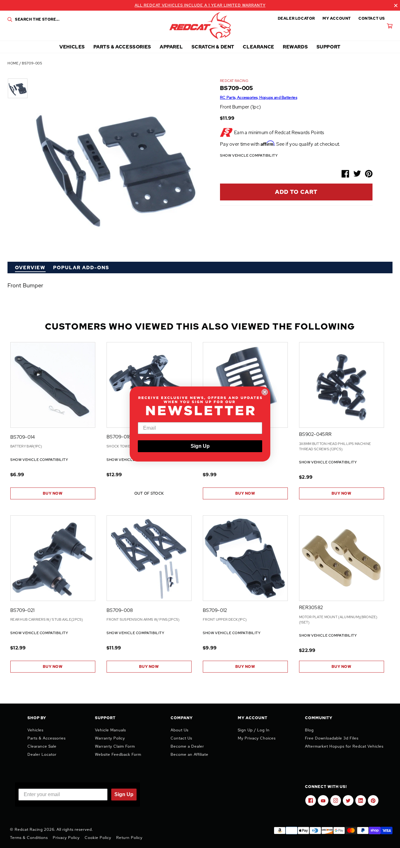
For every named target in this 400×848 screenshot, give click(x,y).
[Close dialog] (265, 392)
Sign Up (200, 446)
